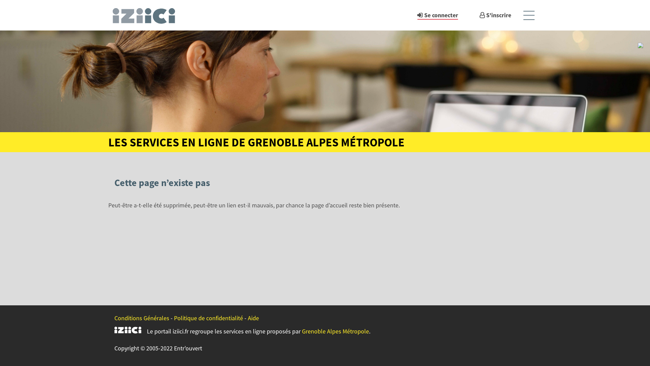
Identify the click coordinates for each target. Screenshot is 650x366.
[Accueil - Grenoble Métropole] (147, 15)
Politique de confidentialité (208, 318)
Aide (253, 318)
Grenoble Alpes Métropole (335, 331)
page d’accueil (329, 205)
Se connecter (441, 15)
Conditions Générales (141, 318)
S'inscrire (498, 15)
